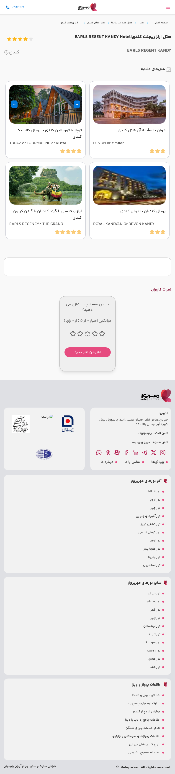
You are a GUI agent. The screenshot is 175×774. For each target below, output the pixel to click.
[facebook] (126, 452)
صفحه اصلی (161, 23)
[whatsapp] (99, 452)
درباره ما (107, 462)
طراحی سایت (47, 766)
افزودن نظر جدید (88, 352)
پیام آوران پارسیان (16, 766)
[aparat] (117, 452)
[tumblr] (108, 452)
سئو (33, 766)
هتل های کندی (96, 23)
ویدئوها (157, 462)
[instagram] (163, 452)
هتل (141, 23)
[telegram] (145, 452)
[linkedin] (136, 452)
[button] (77, 104)
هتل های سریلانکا (121, 23)
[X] (154, 452)
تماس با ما (132, 462)
